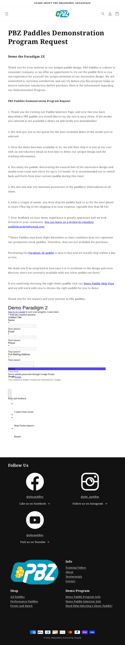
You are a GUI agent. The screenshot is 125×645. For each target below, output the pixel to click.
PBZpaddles (56, 638)
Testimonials (74, 576)
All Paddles (17, 597)
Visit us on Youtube (32, 542)
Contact (70, 581)
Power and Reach (21, 606)
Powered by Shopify (72, 638)
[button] (6, 13)
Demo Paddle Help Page (99, 283)
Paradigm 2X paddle (41, 253)
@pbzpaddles (34, 496)
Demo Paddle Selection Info (83, 601)
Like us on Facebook (33, 503)
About (69, 572)
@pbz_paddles (90, 496)
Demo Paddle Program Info (83, 597)
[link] (34, 572)
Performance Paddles (24, 601)
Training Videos (76, 567)
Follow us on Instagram (88, 503)
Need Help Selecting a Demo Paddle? (89, 606)
